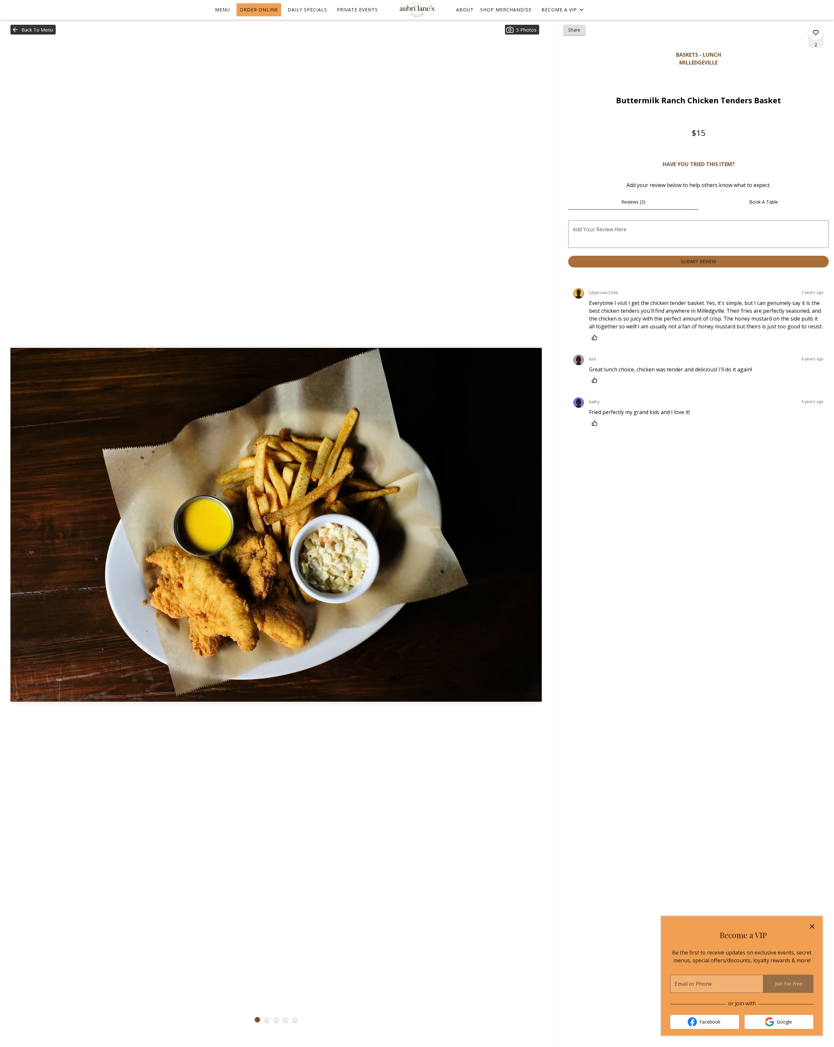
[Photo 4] (285, 1019)
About (465, 10)
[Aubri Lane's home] (417, 10)
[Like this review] (596, 337)
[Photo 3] (276, 1019)
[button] (563, 9)
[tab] (633, 202)
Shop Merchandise (506, 10)
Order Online (259, 10)
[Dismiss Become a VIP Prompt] (812, 926)
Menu (222, 10)
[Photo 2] (266, 1019)
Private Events (357, 10)
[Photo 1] (257, 1019)
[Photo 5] (294, 1019)
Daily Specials (307, 10)
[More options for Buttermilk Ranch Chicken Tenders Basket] (816, 32)
